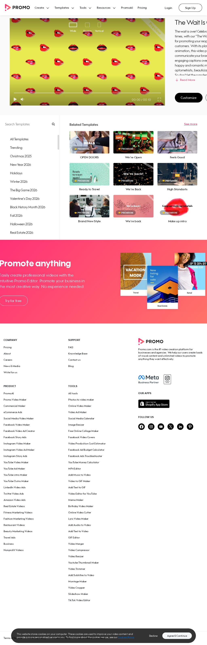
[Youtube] (161, 426)
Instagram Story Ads (15, 456)
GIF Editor (74, 537)
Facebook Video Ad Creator (19, 430)
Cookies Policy (126, 637)
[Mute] (23, 99)
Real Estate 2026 (21, 233)
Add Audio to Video (79, 525)
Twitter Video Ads (14, 493)
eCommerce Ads (13, 412)
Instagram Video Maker (17, 443)
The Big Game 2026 (23, 190)
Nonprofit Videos (13, 550)
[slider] (14, 93)
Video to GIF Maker (79, 481)
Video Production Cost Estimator (87, 443)
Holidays (16, 173)
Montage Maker (77, 581)
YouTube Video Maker (16, 462)
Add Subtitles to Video (81, 575)
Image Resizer (76, 424)
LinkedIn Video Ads (14, 487)
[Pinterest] (190, 426)
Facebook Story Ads (15, 437)
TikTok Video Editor (79, 600)
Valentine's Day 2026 (24, 199)
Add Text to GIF (77, 487)
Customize (188, 98)
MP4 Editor (74, 468)
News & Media (12, 366)
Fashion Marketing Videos (19, 518)
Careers (8, 359)
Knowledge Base (77, 353)
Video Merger (76, 543)
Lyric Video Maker (78, 518)
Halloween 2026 (21, 224)
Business (9, 543)
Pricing (142, 7)
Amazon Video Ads (14, 499)
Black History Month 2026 (27, 207)
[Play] (15, 99)
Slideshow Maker (78, 593)
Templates (62, 7)
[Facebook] (148, 379)
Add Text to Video (78, 531)
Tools (83, 7)
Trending (16, 148)
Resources (104, 7)
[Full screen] (159, 99)
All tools (73, 393)
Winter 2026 (18, 182)
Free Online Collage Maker (83, 430)
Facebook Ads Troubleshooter (85, 456)
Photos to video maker (81, 399)
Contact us (74, 359)
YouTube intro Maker (15, 474)
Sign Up (190, 8)
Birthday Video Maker (80, 506)
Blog (71, 366)
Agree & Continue (177, 635)
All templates (19, 139)
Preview (89, 138)
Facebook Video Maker (17, 424)
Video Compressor (78, 550)
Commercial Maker (14, 405)
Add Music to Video (79, 474)
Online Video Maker (79, 405)
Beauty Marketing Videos (18, 531)
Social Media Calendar (81, 418)
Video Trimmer (76, 568)
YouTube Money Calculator (83, 462)
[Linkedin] (180, 426)
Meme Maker (75, 499)
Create (39, 7)
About (7, 353)
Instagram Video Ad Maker (19, 449)
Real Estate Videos (14, 506)
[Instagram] (167, 379)
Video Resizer (76, 556)
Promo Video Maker (15, 399)
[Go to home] (20, 8)
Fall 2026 (16, 216)
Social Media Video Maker (19, 418)
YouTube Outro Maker (16, 481)
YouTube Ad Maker (14, 468)
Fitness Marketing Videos (18, 512)
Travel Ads (9, 537)
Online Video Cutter (79, 512)
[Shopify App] (170, 404)
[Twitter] (170, 426)
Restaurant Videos (14, 525)
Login (168, 8)
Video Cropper (76, 587)
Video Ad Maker (77, 412)
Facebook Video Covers (81, 437)
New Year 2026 (20, 165)
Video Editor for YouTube (82, 493)
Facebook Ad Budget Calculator (86, 449)
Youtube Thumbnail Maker (83, 562)
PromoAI (127, 7)
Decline (153, 635)
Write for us (10, 372)
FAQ (70, 347)
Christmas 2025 (21, 156)
